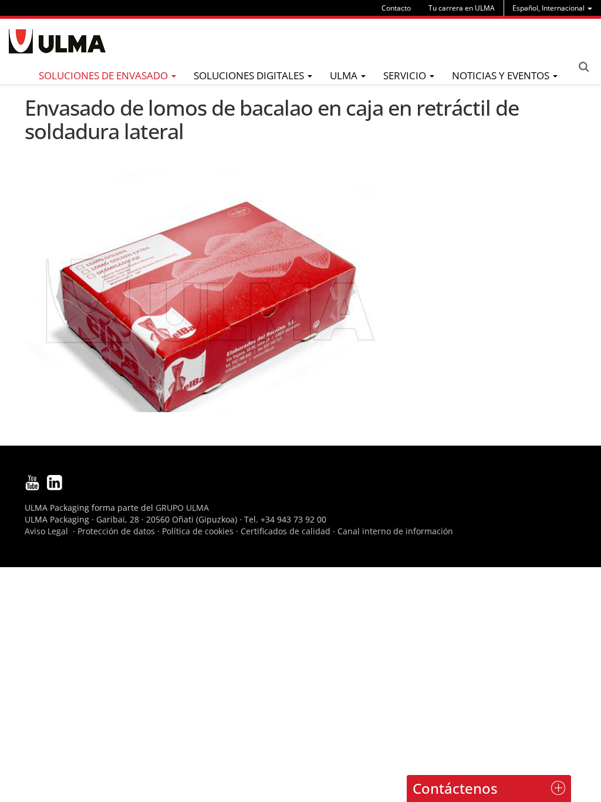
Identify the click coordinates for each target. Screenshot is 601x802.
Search (583, 67)
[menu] (552, 8)
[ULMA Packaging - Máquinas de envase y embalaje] (57, 41)
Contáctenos (455, 788)
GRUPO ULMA (182, 507)
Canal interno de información (395, 531)
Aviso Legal (46, 531)
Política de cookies (198, 531)
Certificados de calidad (285, 531)
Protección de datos (116, 531)
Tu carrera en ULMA (461, 8)
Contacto (396, 8)
